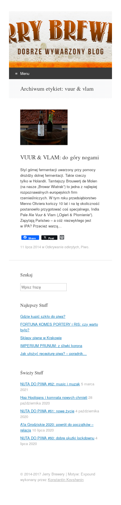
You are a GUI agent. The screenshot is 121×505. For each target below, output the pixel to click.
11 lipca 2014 (30, 246)
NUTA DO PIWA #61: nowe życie (47, 411)
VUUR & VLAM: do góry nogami (59, 157)
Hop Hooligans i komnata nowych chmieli (53, 397)
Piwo (84, 246)
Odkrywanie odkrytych (62, 246)
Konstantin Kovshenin (66, 479)
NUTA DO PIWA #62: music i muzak (50, 383)
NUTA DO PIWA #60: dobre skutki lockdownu (57, 438)
